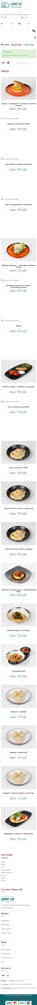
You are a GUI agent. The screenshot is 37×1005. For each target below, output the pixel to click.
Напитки (3, 880)
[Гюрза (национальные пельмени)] (18, 199)
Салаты (3, 865)
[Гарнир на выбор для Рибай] (18, 118)
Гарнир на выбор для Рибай (18, 124)
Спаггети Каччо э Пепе (18, 468)
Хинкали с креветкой (18, 752)
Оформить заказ (6, 933)
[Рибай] (18, 320)
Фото (2, 962)
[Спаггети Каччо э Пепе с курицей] (18, 533)
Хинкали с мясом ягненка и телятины (18, 793)
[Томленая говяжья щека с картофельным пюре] (18, 574)
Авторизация (5, 920)
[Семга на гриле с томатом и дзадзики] (18, 371)
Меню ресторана (6, 949)
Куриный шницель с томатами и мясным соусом (18, 266)
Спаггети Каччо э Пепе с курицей (18, 549)
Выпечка (3, 875)
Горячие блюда (5, 870)
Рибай (18, 326)
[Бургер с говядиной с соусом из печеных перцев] (18, 88)
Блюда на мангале (6, 873)
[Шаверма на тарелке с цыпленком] (18, 818)
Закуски (3, 862)
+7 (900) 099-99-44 (26, 984)
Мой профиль (5, 925)
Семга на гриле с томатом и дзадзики (18, 387)
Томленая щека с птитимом (18, 630)
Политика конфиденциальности (18, 999)
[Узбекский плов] (18, 655)
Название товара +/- (22, 63)
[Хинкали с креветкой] (18, 736)
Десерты (3, 878)
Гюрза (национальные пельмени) (18, 205)
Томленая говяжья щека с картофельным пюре (18, 591)
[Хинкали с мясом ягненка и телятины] (18, 777)
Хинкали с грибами (18, 712)
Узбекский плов (18, 671)
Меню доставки (16, 45)
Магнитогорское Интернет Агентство (18, 997)
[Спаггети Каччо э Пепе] (18, 452)
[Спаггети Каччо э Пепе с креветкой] (18, 492)
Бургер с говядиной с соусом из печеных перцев (18, 104)
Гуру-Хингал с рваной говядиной (18, 164)
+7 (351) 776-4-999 (8, 14)
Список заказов (6, 929)
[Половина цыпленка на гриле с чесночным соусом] (18, 280)
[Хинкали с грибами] (18, 696)
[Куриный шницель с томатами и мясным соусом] (18, 249)
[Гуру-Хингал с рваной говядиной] (18, 159)
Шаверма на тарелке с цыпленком (18, 834)
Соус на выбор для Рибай (18, 407)
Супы (2, 867)
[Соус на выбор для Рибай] (18, 401)
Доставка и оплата (6, 958)
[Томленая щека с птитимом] (18, 615)
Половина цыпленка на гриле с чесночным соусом (18, 286)
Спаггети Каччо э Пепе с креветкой (18, 508)
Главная (6, 45)
